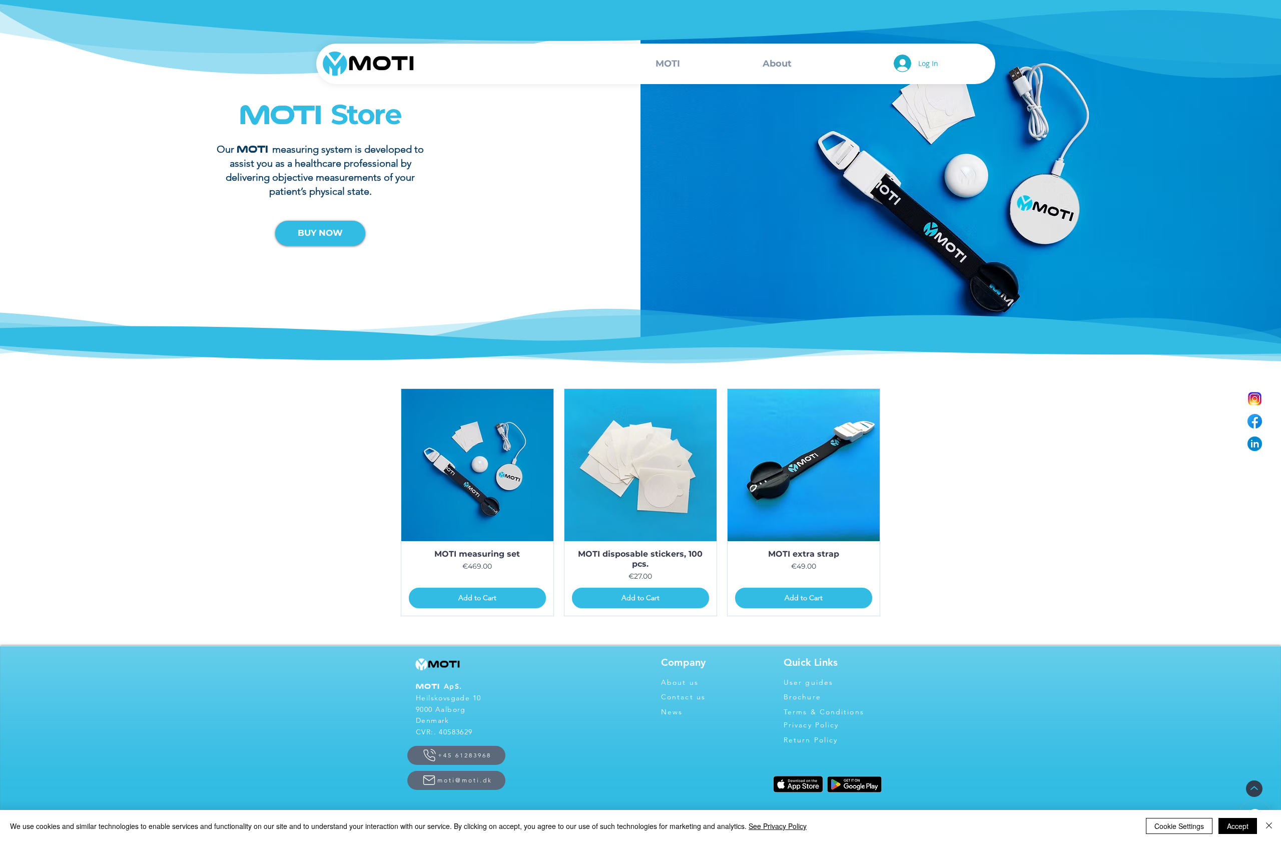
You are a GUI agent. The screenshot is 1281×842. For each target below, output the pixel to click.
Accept (1237, 826)
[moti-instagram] (1254, 398)
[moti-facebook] (1254, 421)
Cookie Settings (1179, 826)
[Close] (1269, 826)
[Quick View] (477, 465)
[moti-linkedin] (1254, 444)
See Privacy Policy (778, 826)
